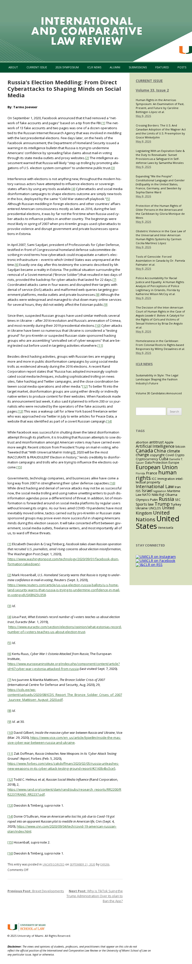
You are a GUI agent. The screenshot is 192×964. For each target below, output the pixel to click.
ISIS (138, 491)
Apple (169, 442)
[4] (73, 189)
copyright (157, 455)
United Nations (153, 516)
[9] (106, 304)
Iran (178, 487)
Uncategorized (53, 864)
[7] (114, 279)
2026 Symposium (67, 67)
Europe (173, 462)
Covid (170, 455)
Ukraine (142, 508)
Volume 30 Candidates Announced (159, 393)
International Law (155, 486)
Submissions (138, 67)
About (13, 67)
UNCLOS (155, 508)
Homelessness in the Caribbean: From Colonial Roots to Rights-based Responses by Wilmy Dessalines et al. (160, 345)
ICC (154, 479)
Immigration (166, 479)
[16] (112, 483)
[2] (87, 158)
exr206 (105, 864)
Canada (144, 450)
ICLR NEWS (144, 364)
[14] (109, 421)
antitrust (156, 441)
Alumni (115, 67)
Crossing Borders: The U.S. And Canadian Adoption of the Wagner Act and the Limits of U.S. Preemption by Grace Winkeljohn (161, 131)
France (151, 472)
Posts (182, 67)
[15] (19, 467)
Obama (171, 494)
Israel (147, 490)
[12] (85, 386)
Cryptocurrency (147, 459)
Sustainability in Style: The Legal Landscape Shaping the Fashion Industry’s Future (157, 379)
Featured (162, 67)
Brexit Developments (36, 891)
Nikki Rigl (158, 495)
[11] (100, 345)
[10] (97, 325)
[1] (103, 123)
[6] (16, 264)
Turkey (176, 504)
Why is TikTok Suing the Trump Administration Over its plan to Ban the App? (94, 896)
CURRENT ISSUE (149, 80)
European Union (157, 467)
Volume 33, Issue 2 (152, 90)
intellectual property (159, 480)
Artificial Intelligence (155, 446)
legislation (159, 491)
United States (158, 522)
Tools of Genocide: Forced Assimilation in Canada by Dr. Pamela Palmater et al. (160, 260)
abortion (142, 442)
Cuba (163, 458)
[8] (98, 294)
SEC (177, 500)
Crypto (179, 455)
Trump (162, 504)
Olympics (142, 500)
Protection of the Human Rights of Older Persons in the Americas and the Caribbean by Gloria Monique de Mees (160, 211)
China (160, 451)
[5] (108, 199)
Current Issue (36, 67)
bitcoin (180, 446)
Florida (140, 473)
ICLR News (94, 67)
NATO (146, 495)
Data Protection (156, 462)
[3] (113, 168)
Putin (154, 499)
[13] (20, 411)
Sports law (145, 504)
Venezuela (165, 528)
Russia (166, 498)
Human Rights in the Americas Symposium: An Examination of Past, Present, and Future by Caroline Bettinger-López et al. (160, 106)
